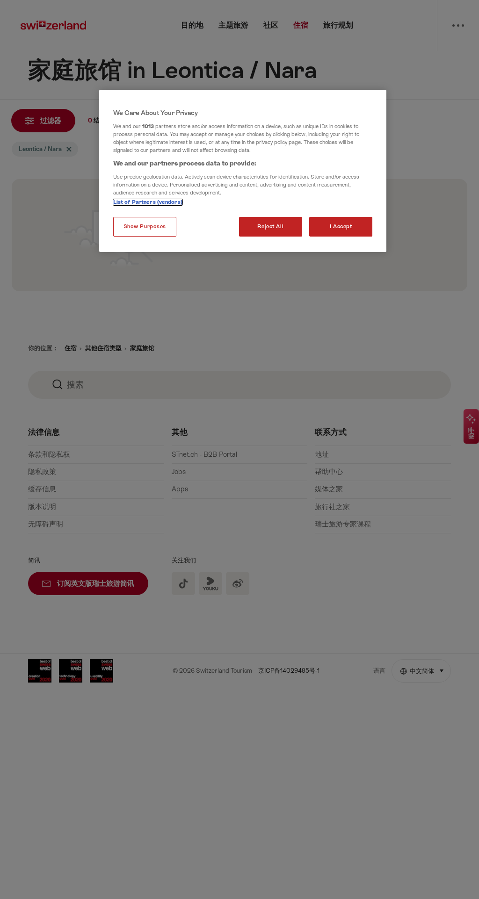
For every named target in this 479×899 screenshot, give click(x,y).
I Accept (341, 226)
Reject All (270, 226)
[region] (242, 171)
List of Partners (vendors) (147, 202)
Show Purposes (144, 226)
